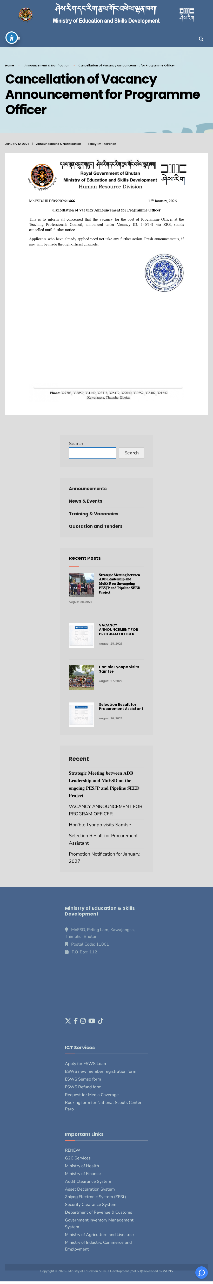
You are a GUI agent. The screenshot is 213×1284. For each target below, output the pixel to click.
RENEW (72, 1150)
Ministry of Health (82, 1166)
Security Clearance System (90, 1204)
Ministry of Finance (83, 1174)
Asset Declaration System (90, 1189)
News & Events (85, 501)
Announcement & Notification (46, 65)
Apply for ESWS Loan (85, 1064)
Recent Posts (85, 558)
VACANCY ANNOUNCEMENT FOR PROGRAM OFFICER (118, 630)
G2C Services (78, 1158)
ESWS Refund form (83, 1087)
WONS (168, 1271)
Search (76, 443)
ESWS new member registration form (100, 1071)
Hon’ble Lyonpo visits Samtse (119, 669)
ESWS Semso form (83, 1079)
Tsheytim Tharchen (102, 144)
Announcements (88, 489)
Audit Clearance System (88, 1181)
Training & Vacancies (93, 514)
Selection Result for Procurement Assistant (121, 707)
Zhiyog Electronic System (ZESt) (95, 1197)
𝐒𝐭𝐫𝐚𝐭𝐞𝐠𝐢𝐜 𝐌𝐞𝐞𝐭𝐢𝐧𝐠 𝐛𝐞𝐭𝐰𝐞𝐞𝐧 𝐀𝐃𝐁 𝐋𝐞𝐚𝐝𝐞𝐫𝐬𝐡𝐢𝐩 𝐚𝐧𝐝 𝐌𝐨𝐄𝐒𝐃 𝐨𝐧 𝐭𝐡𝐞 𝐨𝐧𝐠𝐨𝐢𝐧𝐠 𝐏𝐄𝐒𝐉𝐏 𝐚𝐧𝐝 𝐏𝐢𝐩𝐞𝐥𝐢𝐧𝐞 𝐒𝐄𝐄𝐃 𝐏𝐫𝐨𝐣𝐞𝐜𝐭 (119, 583)
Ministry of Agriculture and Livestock (100, 1235)
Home (9, 65)
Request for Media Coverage (92, 1095)
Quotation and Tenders (96, 526)
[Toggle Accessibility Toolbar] (11, 37)
